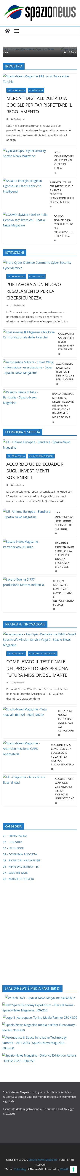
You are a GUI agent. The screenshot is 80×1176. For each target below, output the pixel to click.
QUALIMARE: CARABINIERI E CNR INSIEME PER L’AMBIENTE (66, 341)
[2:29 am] (23, 52)
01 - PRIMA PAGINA (16, 90)
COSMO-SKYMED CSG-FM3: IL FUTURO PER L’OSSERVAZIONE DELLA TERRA (64, 226)
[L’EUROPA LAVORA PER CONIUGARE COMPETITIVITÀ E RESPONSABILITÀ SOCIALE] (26, 594)
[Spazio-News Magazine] (7, 30)
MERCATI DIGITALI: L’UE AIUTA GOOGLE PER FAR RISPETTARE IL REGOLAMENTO (39, 105)
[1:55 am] (55, 240)
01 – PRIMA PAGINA (15, 836)
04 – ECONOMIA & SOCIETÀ (20, 854)
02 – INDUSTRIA (12, 842)
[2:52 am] (56, 803)
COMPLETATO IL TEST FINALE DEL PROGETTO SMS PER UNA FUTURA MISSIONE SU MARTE (37, 668)
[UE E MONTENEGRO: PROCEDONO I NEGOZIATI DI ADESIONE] (27, 523)
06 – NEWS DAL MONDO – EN (21, 866)
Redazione (35, 52)
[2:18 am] (7, 119)
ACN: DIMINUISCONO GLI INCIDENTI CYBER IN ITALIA (64, 160)
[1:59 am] (56, 533)
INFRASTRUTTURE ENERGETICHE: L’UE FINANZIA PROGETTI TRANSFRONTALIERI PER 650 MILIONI (61, 192)
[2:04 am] (50, 206)
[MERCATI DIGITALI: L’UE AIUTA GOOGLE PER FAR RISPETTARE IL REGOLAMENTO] (40, 79)
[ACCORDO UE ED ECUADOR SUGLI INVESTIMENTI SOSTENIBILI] (40, 444)
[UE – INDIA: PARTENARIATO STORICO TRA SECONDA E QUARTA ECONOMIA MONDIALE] (27, 557)
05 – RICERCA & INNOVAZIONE (22, 860)
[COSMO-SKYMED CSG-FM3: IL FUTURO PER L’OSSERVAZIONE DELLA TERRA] (27, 228)
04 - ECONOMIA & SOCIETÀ (41, 456)
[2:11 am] (52, 769)
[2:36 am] (55, 172)
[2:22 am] (7, 682)
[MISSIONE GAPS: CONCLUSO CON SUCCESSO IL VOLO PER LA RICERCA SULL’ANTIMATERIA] (25, 756)
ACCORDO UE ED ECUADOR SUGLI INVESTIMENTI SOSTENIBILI (34, 470)
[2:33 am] (7, 485)
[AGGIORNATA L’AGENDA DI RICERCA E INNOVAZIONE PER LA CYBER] (28, 373)
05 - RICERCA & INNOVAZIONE (42, 653)
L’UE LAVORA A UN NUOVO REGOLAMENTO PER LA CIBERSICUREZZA (33, 291)
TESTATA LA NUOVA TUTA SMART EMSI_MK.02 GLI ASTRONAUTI (66, 720)
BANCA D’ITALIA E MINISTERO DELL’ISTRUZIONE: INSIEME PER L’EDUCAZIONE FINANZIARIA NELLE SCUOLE (63, 405)
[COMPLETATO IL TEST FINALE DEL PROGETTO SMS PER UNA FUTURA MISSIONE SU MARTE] (40, 640)
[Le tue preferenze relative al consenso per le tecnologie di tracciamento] (73, 1169)
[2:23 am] (54, 609)
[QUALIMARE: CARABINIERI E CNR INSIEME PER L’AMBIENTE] (29, 343)
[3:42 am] (7, 305)
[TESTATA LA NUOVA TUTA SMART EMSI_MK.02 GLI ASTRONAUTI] (29, 722)
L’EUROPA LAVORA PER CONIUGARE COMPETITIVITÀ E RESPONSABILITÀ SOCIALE (63, 592)
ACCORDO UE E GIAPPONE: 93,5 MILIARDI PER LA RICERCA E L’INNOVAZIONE (64, 788)
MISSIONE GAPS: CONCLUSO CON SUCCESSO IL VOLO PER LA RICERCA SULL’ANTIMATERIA (62, 754)
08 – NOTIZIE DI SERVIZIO (18, 879)
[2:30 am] (56, 571)
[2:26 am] (57, 384)
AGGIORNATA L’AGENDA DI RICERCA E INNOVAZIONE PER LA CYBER (65, 371)
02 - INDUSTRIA (36, 90)
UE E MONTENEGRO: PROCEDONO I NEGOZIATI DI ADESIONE (64, 521)
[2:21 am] (59, 735)
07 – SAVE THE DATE (15, 872)
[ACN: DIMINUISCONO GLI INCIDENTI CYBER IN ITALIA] (27, 162)
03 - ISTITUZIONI (36, 276)
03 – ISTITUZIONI (13, 848)
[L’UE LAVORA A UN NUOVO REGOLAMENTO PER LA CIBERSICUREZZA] (40, 265)
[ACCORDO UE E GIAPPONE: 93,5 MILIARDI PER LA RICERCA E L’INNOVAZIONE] (27, 790)
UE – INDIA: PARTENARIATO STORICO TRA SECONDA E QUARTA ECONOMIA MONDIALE (64, 554)
